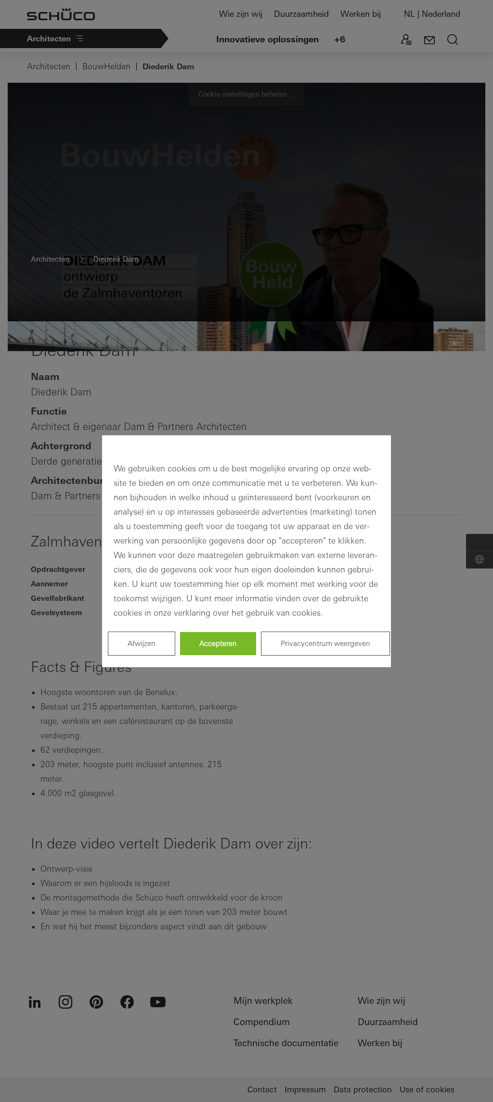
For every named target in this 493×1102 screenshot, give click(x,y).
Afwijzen (142, 643)
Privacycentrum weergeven (325, 643)
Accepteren (218, 643)
